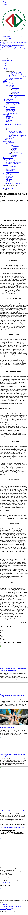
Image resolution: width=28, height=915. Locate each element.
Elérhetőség (9, 79)
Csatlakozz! (15, 93)
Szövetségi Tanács (10, 109)
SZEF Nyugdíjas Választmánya (17, 95)
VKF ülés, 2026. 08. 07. (7, 727)
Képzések (8, 116)
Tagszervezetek (7, 82)
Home (1, 185)
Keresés (2, 58)
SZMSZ (14, 90)
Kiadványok (9, 118)
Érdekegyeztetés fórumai (12, 111)
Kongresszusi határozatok (12, 102)
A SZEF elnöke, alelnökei (15, 72)
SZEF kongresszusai (11, 107)
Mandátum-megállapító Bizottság (17, 76)
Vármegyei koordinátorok (15, 78)
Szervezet (5, 106)
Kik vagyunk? (9, 69)
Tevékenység (6, 114)
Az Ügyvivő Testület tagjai (16, 74)
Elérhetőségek (15, 92)
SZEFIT (11, 86)
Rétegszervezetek (10, 85)
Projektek (8, 123)
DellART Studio (20, 911)
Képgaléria (9, 120)
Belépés (5, 2)
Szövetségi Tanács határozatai (13, 103)
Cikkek (14, 97)
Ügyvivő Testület (10, 110)
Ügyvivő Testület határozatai (13, 104)
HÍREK (5, 81)
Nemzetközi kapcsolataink (12, 113)
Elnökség (14, 89)
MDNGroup (10, 911)
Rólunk (5, 68)
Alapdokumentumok (8, 99)
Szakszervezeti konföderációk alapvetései (13, 811)
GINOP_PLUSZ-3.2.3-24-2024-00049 (12, 124)
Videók (8, 121)
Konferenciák (9, 117)
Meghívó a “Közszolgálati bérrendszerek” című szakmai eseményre (13, 669)
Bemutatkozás (15, 88)
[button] (14, 57)
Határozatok (6, 100)
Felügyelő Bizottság (14, 75)
